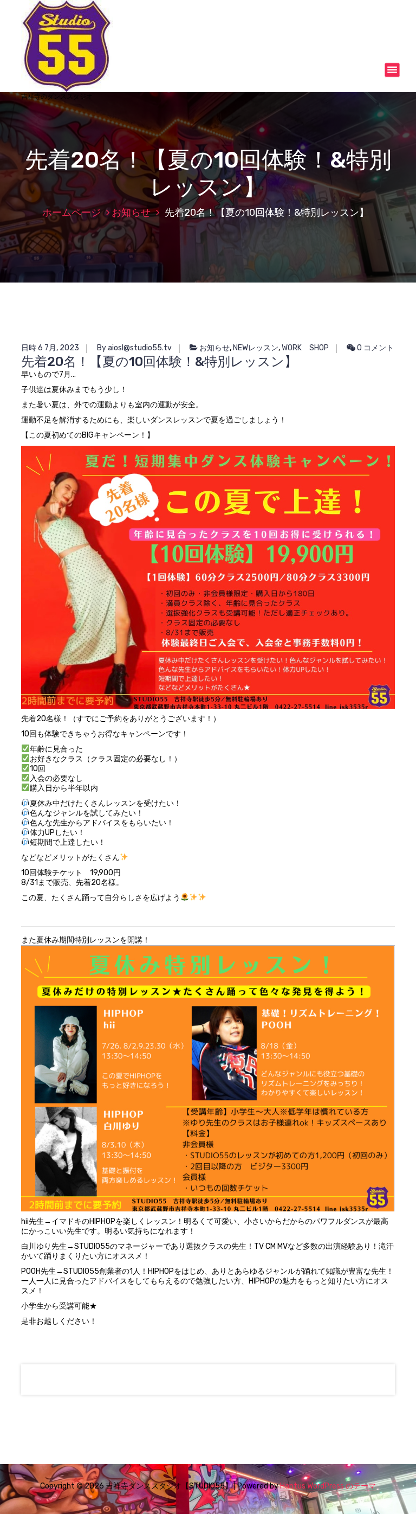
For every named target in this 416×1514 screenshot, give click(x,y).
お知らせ (131, 213)
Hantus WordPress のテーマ (328, 1486)
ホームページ (71, 213)
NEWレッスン (255, 347)
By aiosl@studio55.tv (134, 347)
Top (390, 1488)
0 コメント (374, 347)
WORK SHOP (305, 347)
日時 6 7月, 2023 (50, 347)
